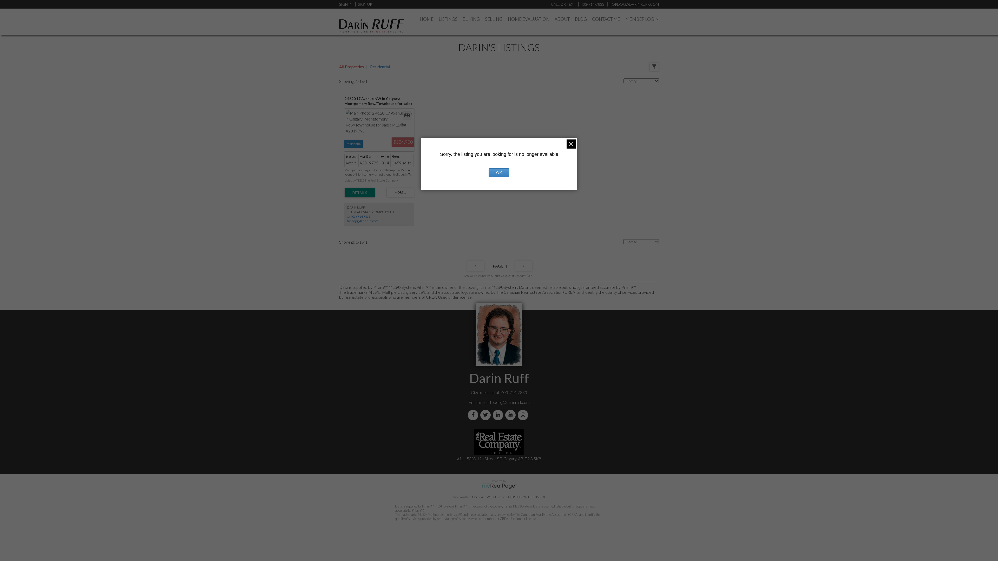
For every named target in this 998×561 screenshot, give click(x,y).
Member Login (642, 19)
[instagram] (524, 414)
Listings (448, 19)
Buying (471, 19)
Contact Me (606, 19)
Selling (494, 19)
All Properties (351, 66)
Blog (581, 19)
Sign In (345, 4)
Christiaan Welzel (484, 497)
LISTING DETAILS (360, 192)
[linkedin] (499, 414)
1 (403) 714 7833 (359, 216)
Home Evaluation (528, 19)
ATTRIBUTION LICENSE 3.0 (526, 497)
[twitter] (486, 414)
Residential (380, 66)
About (562, 19)
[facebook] (474, 414)
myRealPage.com (499, 486)
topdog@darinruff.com (362, 221)
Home (427, 19)
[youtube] (511, 414)
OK (499, 172)
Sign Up (365, 4)
